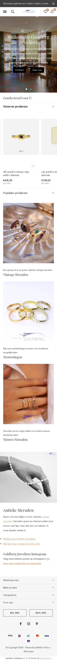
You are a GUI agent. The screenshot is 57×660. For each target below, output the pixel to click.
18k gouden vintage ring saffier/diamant (16, 173)
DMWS (38, 647)
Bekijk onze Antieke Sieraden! (19, 538)
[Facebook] (21, 623)
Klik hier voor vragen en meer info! (21, 543)
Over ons (37, 70)
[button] (5, 11)
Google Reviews (45, 658)
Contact (19, 70)
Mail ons (41, 613)
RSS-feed (28, 651)
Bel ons (14, 613)
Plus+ (47, 647)
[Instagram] (28, 623)
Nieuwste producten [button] (15, 106)
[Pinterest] (37, 623)
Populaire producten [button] (15, 193)
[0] (52, 11)
